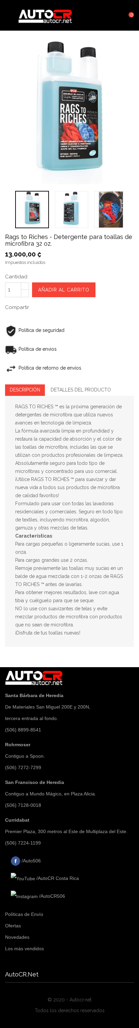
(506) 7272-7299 (23, 767)
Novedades (17, 937)
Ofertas (13, 925)
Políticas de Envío (24, 914)
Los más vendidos (24, 948)
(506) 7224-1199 (23, 843)
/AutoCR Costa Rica (57, 878)
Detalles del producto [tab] (81, 389)
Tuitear (56, 306)
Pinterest (73, 306)
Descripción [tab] (25, 389)
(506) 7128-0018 (23, 805)
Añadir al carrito (63, 290)
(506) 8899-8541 (23, 729)
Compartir (38, 306)
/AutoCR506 (51, 896)
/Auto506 (30, 860)
